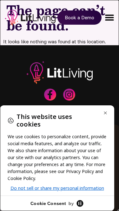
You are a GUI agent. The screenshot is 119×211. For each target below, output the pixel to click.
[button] (109, 17)
